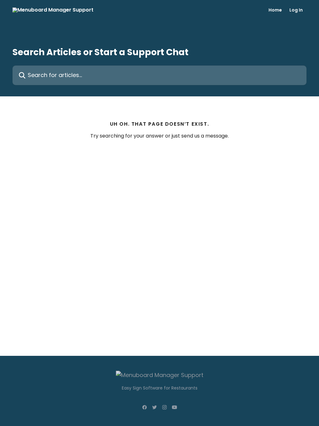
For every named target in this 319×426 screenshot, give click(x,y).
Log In (296, 10)
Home (275, 10)
